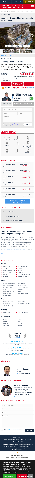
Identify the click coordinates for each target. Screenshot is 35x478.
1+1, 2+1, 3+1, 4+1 (7, 145)
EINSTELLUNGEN (31, 476)
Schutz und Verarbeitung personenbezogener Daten (17, 448)
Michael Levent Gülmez (23, 95)
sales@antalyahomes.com (20, 100)
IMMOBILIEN (12, 11)
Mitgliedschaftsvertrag (9, 446)
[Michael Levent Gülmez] (6, 100)
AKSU (26, 11)
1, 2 (17, 145)
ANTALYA (20, 11)
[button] (32, 36)
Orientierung (6, 316)
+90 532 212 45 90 (18, 97)
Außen (3, 280)
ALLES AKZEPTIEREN (9, 476)
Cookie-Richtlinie (17, 449)
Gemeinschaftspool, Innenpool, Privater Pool (28, 146)
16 (28, 139)
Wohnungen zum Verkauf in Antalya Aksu (15, 249)
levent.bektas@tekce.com (25, 373)
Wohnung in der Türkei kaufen (11, 439)
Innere (3, 264)
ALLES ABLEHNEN (22, 476)
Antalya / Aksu (17, 139)
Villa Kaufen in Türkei (26, 439)
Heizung (4, 310)
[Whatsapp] (31, 100)
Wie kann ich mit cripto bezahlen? (23, 88)
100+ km (17, 152)
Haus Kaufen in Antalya (17, 441)
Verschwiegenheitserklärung (24, 446)
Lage (3, 299)
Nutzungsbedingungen (14, 123)
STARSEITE (3, 11)
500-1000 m (28, 152)
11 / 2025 (7, 152)
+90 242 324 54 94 (18, 98)
